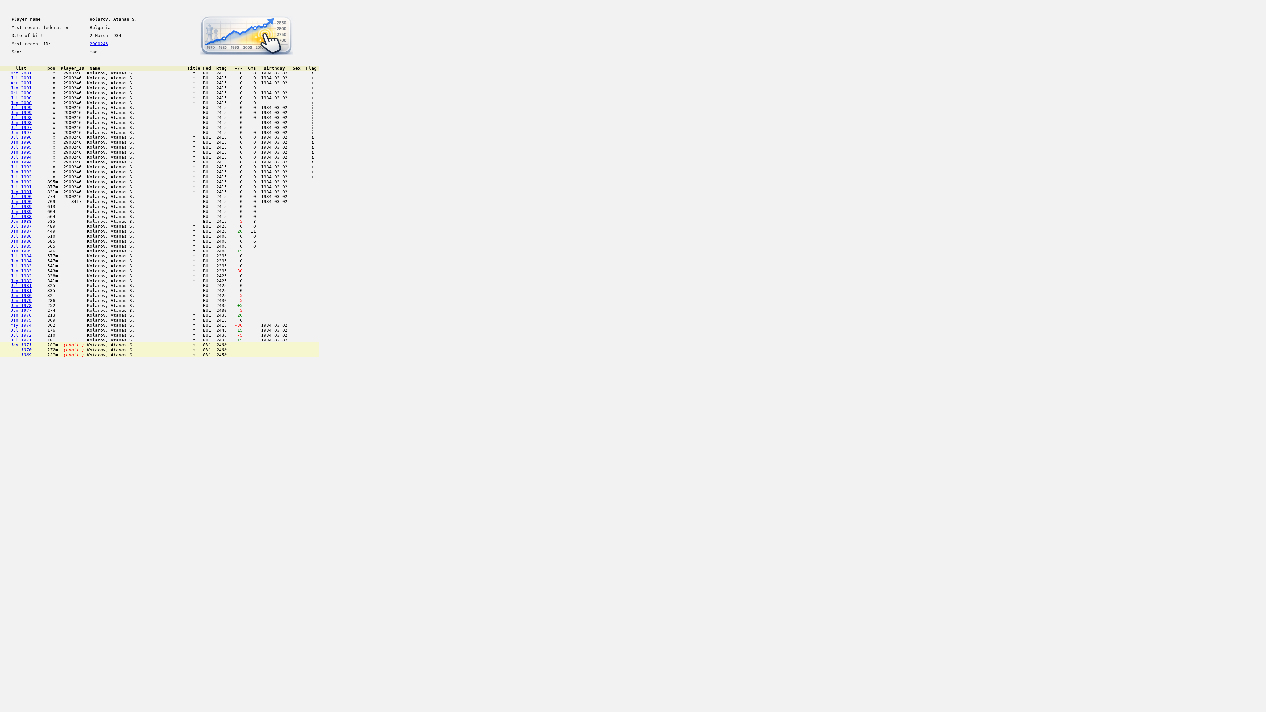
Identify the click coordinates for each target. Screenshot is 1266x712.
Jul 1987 (21, 226)
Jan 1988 (21, 221)
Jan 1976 (21, 315)
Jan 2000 (21, 102)
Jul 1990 (21, 196)
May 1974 (21, 325)
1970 (21, 349)
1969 (21, 354)
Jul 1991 (21, 186)
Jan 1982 (21, 280)
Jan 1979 (21, 300)
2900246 (99, 43)
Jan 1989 (21, 211)
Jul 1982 (21, 275)
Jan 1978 (21, 305)
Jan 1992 (21, 181)
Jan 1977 (21, 310)
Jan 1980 (21, 295)
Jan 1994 (21, 162)
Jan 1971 (21, 344)
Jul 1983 (21, 265)
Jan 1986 (21, 241)
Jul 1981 (21, 285)
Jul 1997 (21, 127)
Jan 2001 (21, 87)
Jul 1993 (21, 166)
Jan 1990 (21, 201)
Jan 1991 (21, 191)
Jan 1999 (21, 112)
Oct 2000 (21, 92)
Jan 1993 (21, 171)
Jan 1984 (21, 260)
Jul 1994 (21, 157)
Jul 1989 (21, 206)
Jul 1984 (21, 255)
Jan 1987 (21, 231)
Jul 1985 (21, 246)
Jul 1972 (21, 335)
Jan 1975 (21, 320)
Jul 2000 (21, 97)
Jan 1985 (21, 251)
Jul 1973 (21, 330)
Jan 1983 (21, 270)
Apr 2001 (21, 82)
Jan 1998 (21, 122)
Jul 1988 (21, 216)
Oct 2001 (21, 73)
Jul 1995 (21, 147)
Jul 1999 (21, 107)
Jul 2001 (21, 77)
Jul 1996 (21, 137)
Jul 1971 (21, 340)
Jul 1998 (21, 117)
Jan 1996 (21, 142)
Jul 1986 (21, 236)
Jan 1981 (21, 290)
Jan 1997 (21, 132)
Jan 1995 (21, 152)
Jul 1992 (21, 176)
